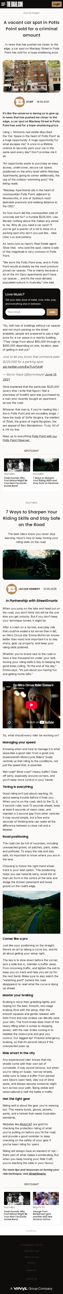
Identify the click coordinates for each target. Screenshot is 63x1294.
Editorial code (31, 1251)
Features (31, 502)
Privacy (31, 1262)
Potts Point (32, 13)
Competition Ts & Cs (31, 1245)
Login (56, 4)
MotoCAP (25, 1124)
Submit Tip (31, 1278)
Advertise (31, 1270)
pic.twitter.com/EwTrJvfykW (23, 366)
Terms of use (31, 1257)
